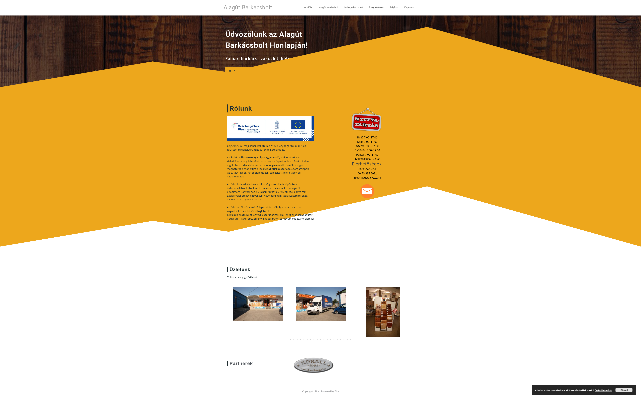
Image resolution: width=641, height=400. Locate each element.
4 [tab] (300, 341)
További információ (603, 390)
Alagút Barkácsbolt (248, 7)
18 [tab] (347, 341)
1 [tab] (290, 341)
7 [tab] (310, 341)
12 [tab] (327, 341)
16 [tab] (340, 341)
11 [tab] (324, 341)
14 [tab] (334, 341)
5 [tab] (303, 341)
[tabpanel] (258, 304)
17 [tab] (344, 341)
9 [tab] (317, 341)
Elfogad (624, 390)
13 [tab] (330, 341)
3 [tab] (297, 341)
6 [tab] (307, 341)
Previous (232, 314)
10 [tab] (320, 341)
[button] (239, 71)
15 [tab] (337, 341)
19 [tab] (350, 341)
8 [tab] (313, 341)
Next (409, 314)
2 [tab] (293, 341)
